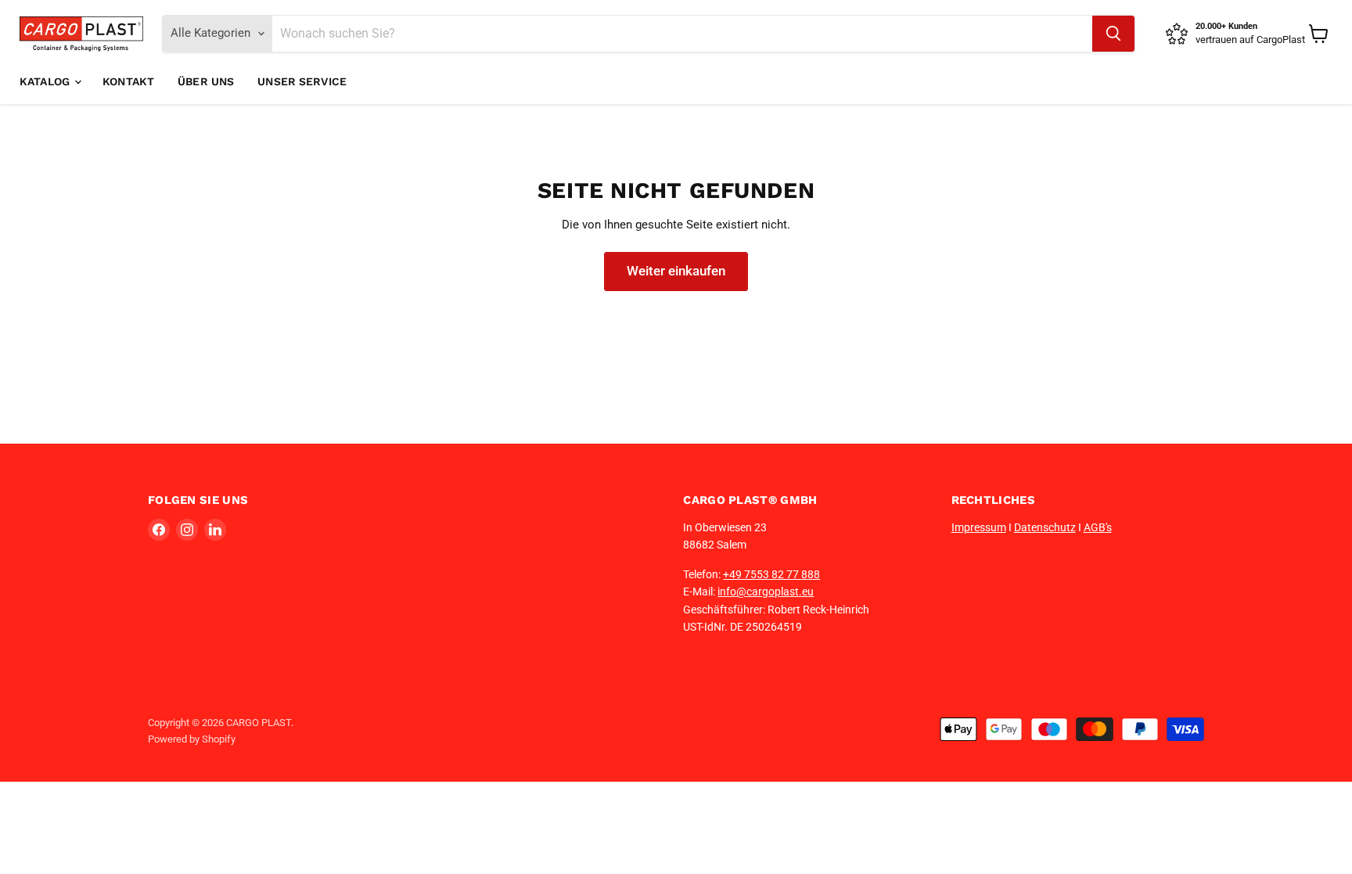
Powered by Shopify (192, 739)
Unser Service (302, 81)
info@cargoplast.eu (765, 591)
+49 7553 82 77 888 (771, 574)
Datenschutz (1045, 527)
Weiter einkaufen (676, 271)
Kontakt (128, 81)
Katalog (46, 81)
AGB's (1098, 527)
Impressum (978, 527)
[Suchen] (1113, 34)
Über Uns (206, 81)
